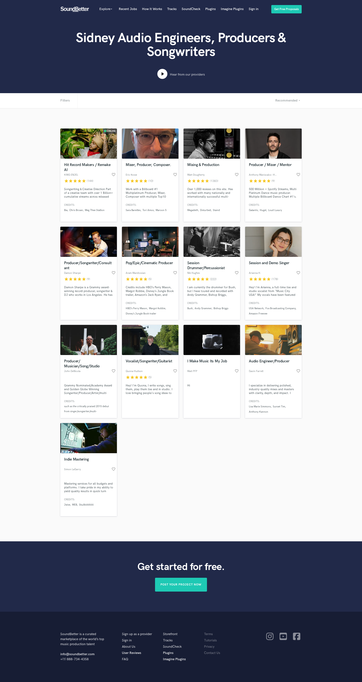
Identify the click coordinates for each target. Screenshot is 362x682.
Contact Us (212, 653)
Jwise (67, 504)
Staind (216, 210)
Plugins (210, 9)
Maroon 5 (161, 210)
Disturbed (205, 210)
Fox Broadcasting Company (280, 308)
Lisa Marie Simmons (260, 406)
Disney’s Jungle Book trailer (141, 313)
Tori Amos (148, 210)
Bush (190, 308)
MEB (74, 504)
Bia (65, 210)
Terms (208, 634)
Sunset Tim (279, 406)
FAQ (125, 659)
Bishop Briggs (220, 308)
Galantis (253, 210)
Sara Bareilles (133, 210)
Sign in (254, 9)
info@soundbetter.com (77, 654)
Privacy (209, 647)
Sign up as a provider (137, 634)
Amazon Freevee (258, 313)
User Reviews (131, 653)
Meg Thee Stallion (95, 210)
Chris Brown (76, 210)
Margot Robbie (157, 308)
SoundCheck (191, 9)
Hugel (263, 210)
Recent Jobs (128, 9)
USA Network (256, 308)
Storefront (170, 634)
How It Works (152, 9)
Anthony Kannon (258, 411)
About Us (128, 647)
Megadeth (192, 210)
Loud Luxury (275, 210)
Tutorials (210, 640)
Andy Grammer (203, 308)
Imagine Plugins (232, 9)
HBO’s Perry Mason (136, 308)
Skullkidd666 (86, 504)
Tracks (172, 9)
